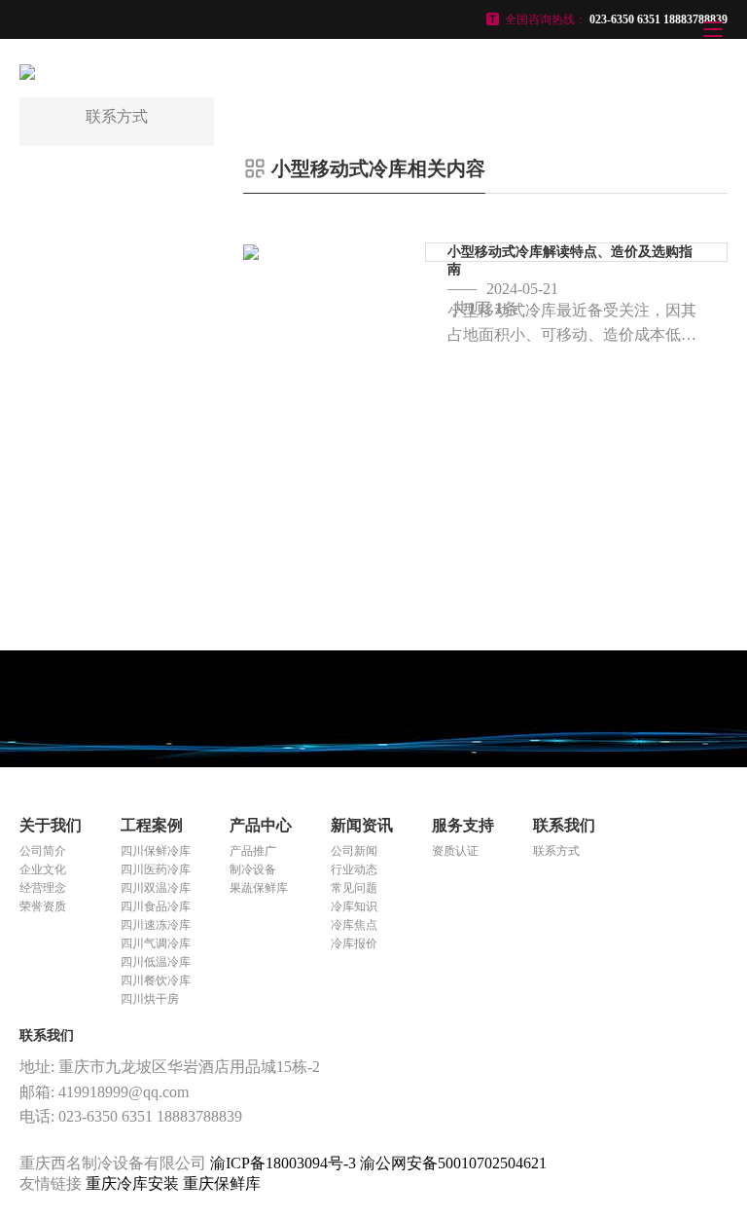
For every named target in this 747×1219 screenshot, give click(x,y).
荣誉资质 (42, 906)
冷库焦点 (354, 925)
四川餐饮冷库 (156, 980)
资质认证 (455, 851)
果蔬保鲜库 (259, 888)
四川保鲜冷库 (156, 851)
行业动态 (354, 869)
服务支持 (463, 825)
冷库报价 (354, 943)
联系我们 (564, 825)
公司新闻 (354, 851)
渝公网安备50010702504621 (453, 1163)
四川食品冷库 (156, 906)
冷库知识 (354, 906)
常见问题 (354, 888)
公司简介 (42, 851)
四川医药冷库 (156, 869)
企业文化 (42, 869)
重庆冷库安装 (134, 1183)
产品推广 (253, 851)
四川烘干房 (150, 999)
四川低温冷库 (156, 962)
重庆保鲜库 (222, 1183)
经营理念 (42, 888)
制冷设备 (253, 869)
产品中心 (261, 825)
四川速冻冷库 (156, 925)
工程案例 (152, 825)
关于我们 (50, 825)
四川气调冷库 (156, 943)
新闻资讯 (362, 825)
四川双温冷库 (156, 888)
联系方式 (556, 851)
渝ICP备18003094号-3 (283, 1163)
